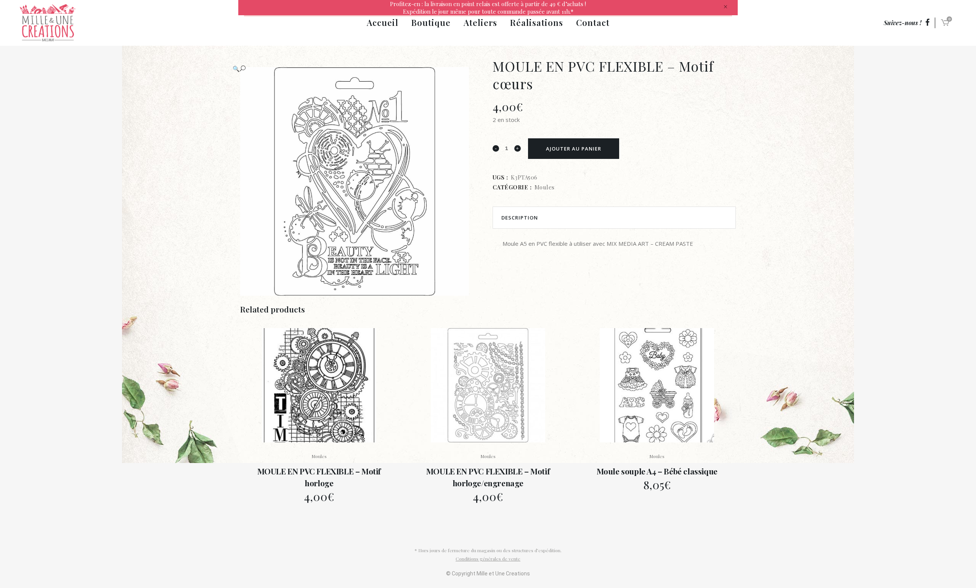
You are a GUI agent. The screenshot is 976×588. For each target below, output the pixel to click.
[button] (354, 69)
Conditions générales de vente (488, 559)
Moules (545, 187)
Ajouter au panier (573, 148)
